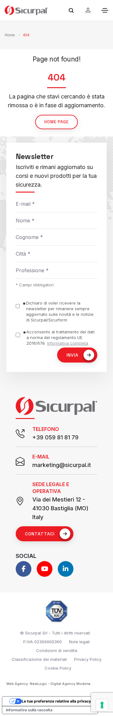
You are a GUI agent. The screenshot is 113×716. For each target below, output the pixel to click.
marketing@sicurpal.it (61, 465)
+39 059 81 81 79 (55, 437)
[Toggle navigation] (104, 10)
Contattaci (40, 534)
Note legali (79, 641)
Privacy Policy (87, 659)
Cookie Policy (58, 668)
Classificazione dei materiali (39, 659)
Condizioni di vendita (56, 650)
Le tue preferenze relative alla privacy (56, 701)
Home (10, 35)
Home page (56, 122)
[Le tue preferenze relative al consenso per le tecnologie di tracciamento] (102, 705)
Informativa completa (67, 343)
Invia (72, 355)
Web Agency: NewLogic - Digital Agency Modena (48, 684)
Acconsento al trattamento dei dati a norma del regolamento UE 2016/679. (60, 337)
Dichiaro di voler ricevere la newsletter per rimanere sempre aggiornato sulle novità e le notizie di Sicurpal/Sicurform (60, 311)
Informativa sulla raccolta (29, 710)
